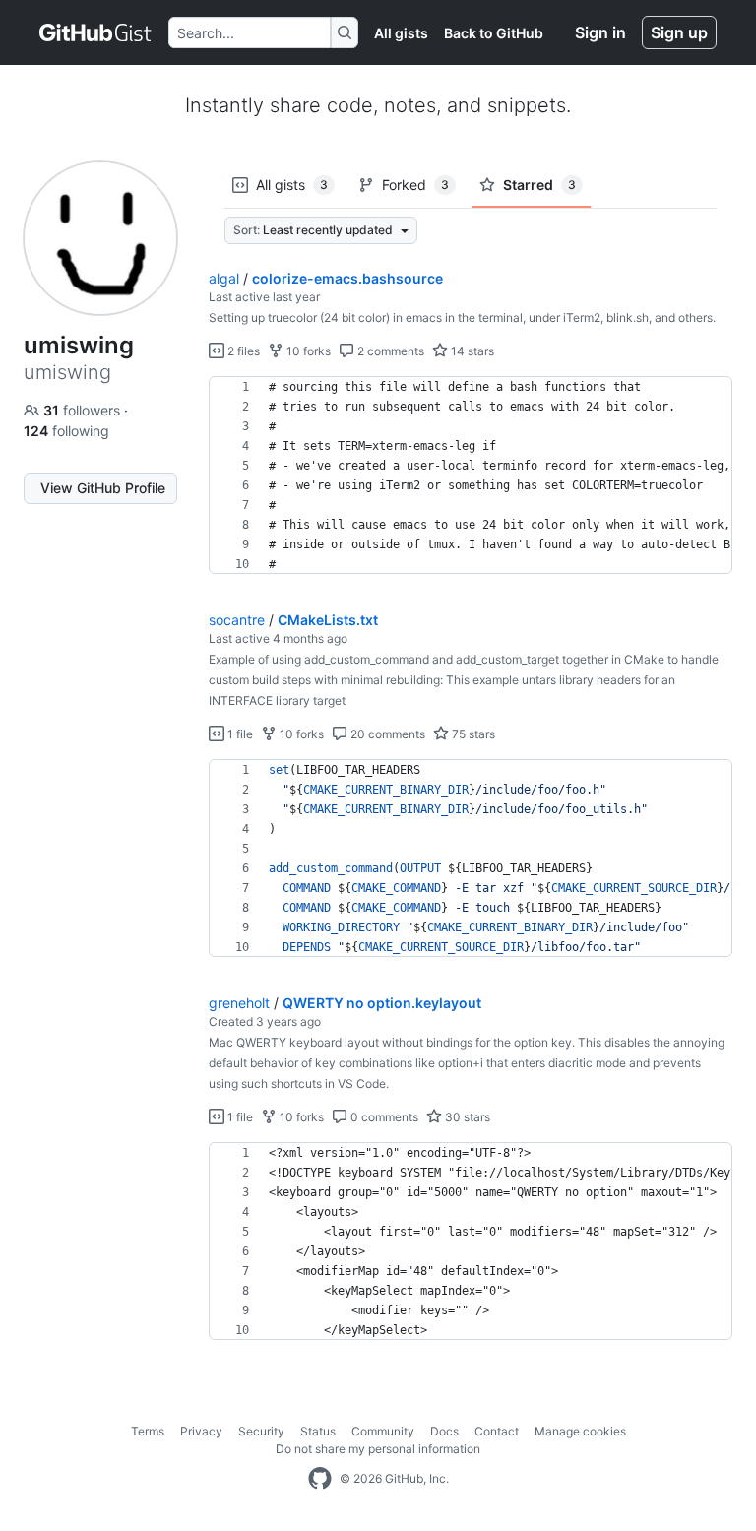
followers (83, 410)
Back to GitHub (493, 33)
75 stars (472, 734)
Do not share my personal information (378, 1448)
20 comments (386, 734)
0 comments (382, 1117)
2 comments (389, 351)
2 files (242, 351)
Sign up (679, 32)
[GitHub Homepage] (320, 1479)
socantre (237, 619)
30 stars (466, 1117)
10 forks (307, 351)
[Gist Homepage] (96, 32)
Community (382, 1431)
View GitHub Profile (102, 487)
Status (318, 1431)
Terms (147, 1431)
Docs (444, 1431)
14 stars (471, 351)
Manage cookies (580, 1431)
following (66, 430)
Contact (496, 1431)
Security (261, 1431)
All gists (401, 33)
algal (224, 278)
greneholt (239, 1002)
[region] (470, 475)
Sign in (600, 32)
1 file (238, 734)
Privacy (201, 1431)
